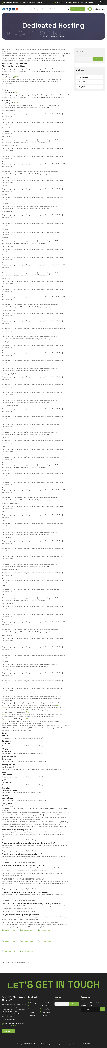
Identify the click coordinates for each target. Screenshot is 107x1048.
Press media (46, 1012)
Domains (49, 9)
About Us (29, 9)
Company (33, 1003)
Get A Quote (77, 9)
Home (22, 9)
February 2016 (84, 77)
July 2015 (82, 82)
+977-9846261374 (98, 10)
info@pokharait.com (11, 2)
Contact (56, 9)
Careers (32, 1015)
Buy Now (5, 79)
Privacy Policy (46, 1009)
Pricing (32, 1009)
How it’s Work (46, 1003)
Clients (35, 9)
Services (42, 9)
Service (32, 1006)
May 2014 (82, 87)
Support (32, 1012)
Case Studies (46, 1006)
